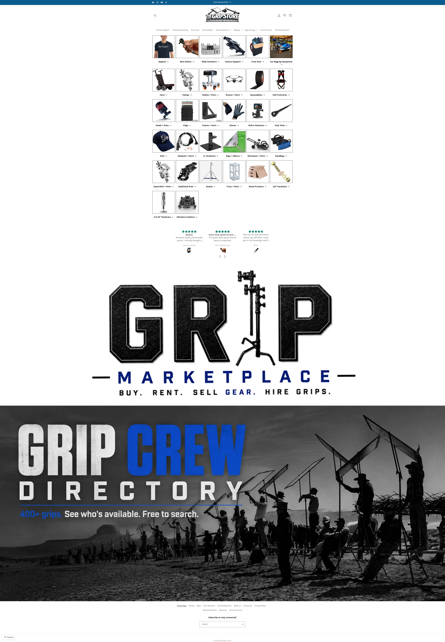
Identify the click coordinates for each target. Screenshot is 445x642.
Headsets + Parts (186, 156)
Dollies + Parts (209, 95)
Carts (162, 95)
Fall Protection (280, 95)
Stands (209, 186)
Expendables (256, 95)
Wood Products (256, 186)
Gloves (233, 125)
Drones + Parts (233, 95)
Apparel (162, 61)
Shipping (222, 610)
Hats (162, 156)
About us (237, 605)
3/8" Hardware (280, 186)
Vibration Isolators (186, 217)
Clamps (185, 95)
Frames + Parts (209, 125)
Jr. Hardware (209, 156)
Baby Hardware (209, 61)
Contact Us (247, 605)
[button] (155, 15)
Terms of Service (235, 610)
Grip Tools (280, 125)
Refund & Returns (210, 610)
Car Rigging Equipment (281, 61)
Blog (199, 605)
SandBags (280, 156)
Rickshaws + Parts (256, 156)
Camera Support (233, 61)
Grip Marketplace (225, 605)
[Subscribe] (242, 624)
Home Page (181, 605)
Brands (192, 605)
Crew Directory (209, 605)
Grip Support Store (225, 641)
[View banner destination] (222, 336)
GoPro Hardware (256, 125)
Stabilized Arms (185, 186)
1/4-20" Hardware (162, 217)
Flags (185, 125)
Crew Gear (256, 61)
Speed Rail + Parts (162, 186)
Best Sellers (186, 61)
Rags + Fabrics (233, 156)
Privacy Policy (260, 605)
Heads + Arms (162, 125)
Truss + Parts (233, 186)
